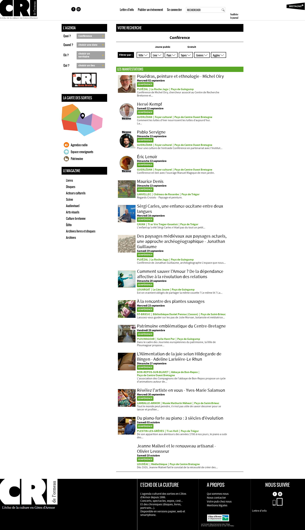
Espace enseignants (82, 152)
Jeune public (162, 47)
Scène (69, 199)
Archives (71, 237)
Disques (70, 186)
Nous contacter (216, 497)
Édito (69, 225)
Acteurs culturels (75, 193)
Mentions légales (217, 505)
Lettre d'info (127, 9)
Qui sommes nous (218, 494)
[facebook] (73, 9)
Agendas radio (79, 145)
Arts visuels (72, 212)
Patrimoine (77, 158)
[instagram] (79, 9)
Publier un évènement (150, 9)
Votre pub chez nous (219, 501)
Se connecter (174, 9)
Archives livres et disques (80, 231)
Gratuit (191, 47)
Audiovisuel (72, 206)
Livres (69, 180)
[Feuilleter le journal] (241, 10)
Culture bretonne (76, 218)
